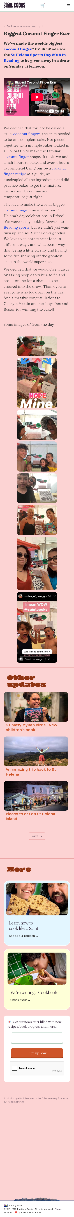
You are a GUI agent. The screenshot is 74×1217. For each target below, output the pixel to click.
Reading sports (16, 227)
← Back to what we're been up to (24, 26)
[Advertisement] (37, 1143)
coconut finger (16, 156)
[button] (42, 5)
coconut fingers (26, 133)
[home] (19, 4)
